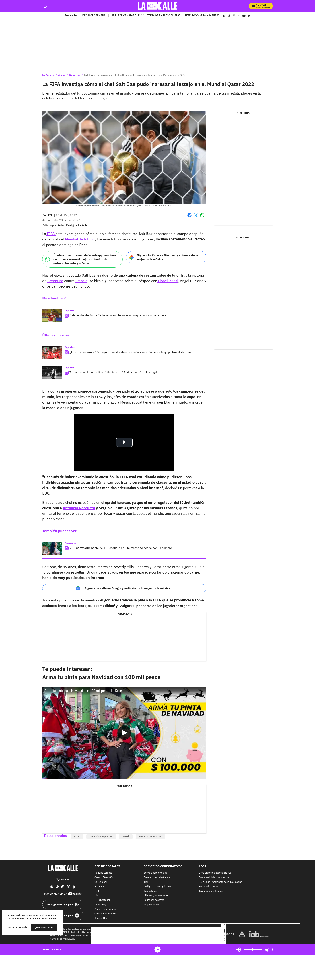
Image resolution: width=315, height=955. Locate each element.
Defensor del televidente (157, 877)
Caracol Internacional (105, 909)
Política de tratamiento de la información (220, 882)
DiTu (96, 895)
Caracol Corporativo (105, 913)
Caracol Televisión (103, 877)
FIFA (51, 233)
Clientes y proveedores (156, 895)
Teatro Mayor (101, 905)
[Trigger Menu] (45, 6)
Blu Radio (99, 886)
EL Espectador (102, 900)
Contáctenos (150, 891)
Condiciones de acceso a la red (215, 873)
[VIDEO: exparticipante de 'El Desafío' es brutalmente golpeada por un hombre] (52, 548)
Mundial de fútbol (79, 239)
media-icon (157, 949)
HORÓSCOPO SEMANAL (94, 15)
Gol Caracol (100, 882)
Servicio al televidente (155, 873)
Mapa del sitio (151, 905)
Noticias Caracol (103, 873)
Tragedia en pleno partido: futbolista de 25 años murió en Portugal (113, 372)
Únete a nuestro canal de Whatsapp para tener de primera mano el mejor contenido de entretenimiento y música (85, 259)
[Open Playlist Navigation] (272, 949)
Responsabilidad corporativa (214, 877)
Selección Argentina (101, 836)
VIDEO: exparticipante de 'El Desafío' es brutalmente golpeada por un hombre (120, 548)
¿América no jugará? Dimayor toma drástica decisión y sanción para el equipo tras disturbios (130, 352)
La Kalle (47, 75)
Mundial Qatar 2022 (150, 836)
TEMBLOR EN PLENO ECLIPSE (163, 15)
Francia (81, 280)
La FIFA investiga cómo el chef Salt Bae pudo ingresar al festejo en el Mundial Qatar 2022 (134, 75)
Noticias (60, 75)
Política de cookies (209, 886)
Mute (238, 949)
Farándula (70, 543)
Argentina (55, 280)
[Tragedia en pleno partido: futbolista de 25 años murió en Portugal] (52, 372)
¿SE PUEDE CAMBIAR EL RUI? (127, 15)
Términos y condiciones (211, 891)
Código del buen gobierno (157, 886)
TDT (146, 882)
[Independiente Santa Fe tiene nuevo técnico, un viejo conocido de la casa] (52, 315)
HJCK (97, 891)
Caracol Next (101, 918)
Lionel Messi (167, 280)
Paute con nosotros (154, 900)
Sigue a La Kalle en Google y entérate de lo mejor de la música (127, 588)
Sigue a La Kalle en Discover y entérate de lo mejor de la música (167, 257)
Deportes (74, 75)
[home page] (157, 6)
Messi (126, 836)
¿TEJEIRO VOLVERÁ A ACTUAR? (201, 15)
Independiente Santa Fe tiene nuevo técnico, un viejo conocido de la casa (117, 315)
